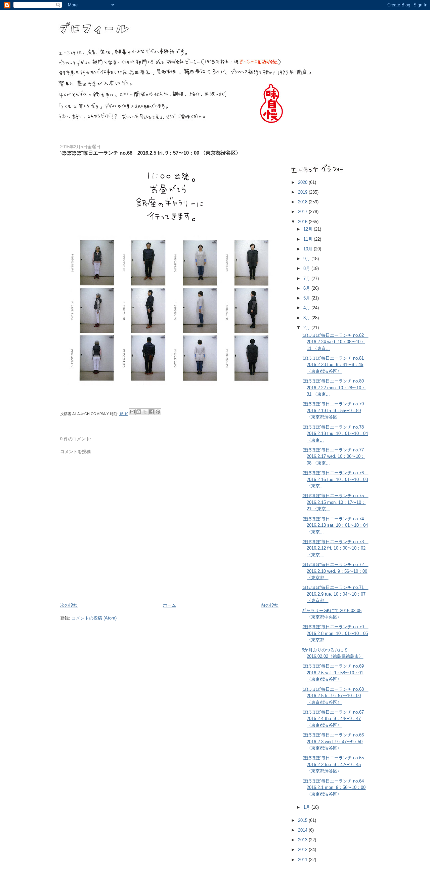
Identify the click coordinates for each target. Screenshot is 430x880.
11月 (308, 239)
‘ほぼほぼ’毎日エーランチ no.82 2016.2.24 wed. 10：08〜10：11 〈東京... (335, 342)
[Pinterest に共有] (158, 411)
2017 (303, 211)
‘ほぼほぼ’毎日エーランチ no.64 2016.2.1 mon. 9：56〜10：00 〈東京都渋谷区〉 (335, 787)
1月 (307, 807)
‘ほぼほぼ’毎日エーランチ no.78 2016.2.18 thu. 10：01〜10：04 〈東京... (335, 434)
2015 (303, 820)
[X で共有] (145, 411)
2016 (303, 221)
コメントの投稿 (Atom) (94, 618)
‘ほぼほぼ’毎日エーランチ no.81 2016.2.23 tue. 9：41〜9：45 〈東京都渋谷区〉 (335, 365)
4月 (307, 307)
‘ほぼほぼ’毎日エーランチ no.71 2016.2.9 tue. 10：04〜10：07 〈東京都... (335, 594)
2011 (303, 859)
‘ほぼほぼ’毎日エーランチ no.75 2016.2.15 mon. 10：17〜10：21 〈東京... (335, 502)
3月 (307, 317)
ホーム (169, 605)
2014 (303, 830)
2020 (303, 182)
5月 (307, 298)
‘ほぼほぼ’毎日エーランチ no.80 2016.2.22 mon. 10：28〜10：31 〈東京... (335, 387)
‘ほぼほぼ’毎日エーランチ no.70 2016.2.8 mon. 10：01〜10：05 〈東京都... (335, 633)
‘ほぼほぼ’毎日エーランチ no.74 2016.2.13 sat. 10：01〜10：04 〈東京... (335, 525)
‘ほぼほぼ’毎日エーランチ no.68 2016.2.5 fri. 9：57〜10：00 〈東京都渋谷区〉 (335, 696)
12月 (308, 229)
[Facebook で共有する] (151, 411)
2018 (303, 201)
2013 (303, 839)
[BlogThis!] (138, 411)
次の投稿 (69, 605)
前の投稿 (269, 605)
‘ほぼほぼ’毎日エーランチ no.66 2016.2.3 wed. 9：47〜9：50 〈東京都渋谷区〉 (335, 741)
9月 (307, 258)
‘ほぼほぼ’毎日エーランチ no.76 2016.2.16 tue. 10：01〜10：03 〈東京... (335, 479)
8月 (307, 268)
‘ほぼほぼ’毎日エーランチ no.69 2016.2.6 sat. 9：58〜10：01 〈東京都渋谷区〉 (335, 673)
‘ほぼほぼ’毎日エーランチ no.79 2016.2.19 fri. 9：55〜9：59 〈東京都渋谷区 (335, 410)
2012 (303, 849)
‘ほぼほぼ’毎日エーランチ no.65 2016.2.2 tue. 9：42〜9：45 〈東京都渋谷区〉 (335, 764)
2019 (303, 192)
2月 (307, 327)
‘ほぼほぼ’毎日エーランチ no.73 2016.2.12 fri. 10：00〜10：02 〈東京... (335, 548)
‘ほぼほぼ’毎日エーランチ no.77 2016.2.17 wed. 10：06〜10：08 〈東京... (335, 456)
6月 (307, 288)
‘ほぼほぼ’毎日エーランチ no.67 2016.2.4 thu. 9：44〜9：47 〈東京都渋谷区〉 (335, 719)
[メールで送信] (132, 411)
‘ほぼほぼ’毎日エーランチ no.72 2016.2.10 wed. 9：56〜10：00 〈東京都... (335, 571)
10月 (308, 248)
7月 (307, 278)
